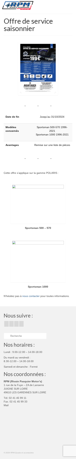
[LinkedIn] (21, 324)
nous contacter (31, 296)
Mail (6, 405)
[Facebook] (6, 324)
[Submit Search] (6, 336)
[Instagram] (11, 324)
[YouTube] (16, 324)
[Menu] (69, 5)
